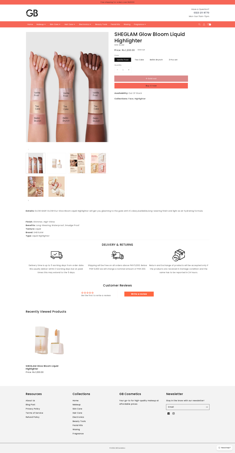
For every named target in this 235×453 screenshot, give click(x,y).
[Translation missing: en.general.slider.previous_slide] (28, 149)
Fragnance (78, 433)
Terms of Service (34, 413)
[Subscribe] (206, 407)
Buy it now (151, 85)
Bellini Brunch (156, 59)
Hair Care (77, 413)
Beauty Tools (79, 421)
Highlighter (140, 98)
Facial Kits (78, 425)
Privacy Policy (33, 408)
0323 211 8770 (201, 12)
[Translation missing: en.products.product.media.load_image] (35, 163)
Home (76, 400)
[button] (199, 24)
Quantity (117, 65)
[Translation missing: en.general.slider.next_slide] (28, 200)
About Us (30, 400)
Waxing (76, 429)
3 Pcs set (173, 59)
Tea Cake (139, 59)
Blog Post (30, 404)
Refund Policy (33, 417)
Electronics (78, 417)
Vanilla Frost (123, 59)
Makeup (77, 404)
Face (130, 98)
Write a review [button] (139, 294)
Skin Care (77, 408)
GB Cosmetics (120, 448)
